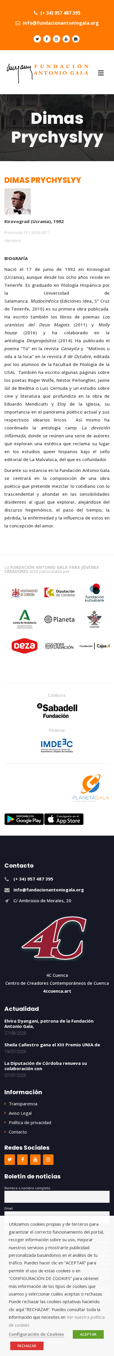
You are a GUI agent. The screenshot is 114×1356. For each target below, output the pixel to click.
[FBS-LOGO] (57, 710)
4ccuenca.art (57, 991)
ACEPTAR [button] (88, 1334)
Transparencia (23, 1104)
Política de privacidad (30, 1122)
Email (8, 1208)
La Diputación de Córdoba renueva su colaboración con (45, 1065)
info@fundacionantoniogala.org (60, 23)
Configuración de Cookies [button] (36, 1334)
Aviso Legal (20, 1113)
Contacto (18, 1132)
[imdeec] (57, 745)
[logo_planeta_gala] (91, 788)
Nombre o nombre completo (27, 1188)
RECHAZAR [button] (27, 1345)
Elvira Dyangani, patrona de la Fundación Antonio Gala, (49, 1023)
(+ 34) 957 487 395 (59, 13)
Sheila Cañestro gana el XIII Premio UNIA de (52, 1045)
